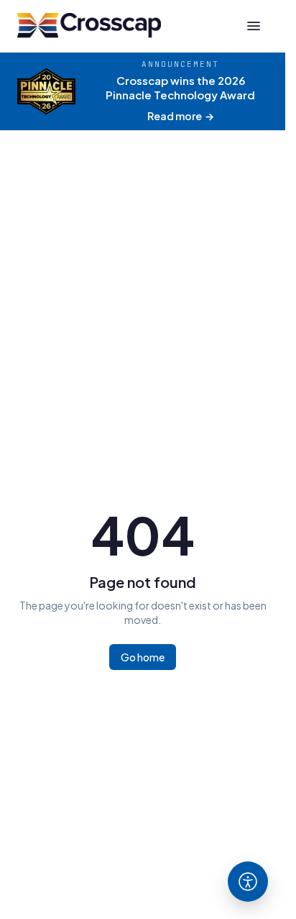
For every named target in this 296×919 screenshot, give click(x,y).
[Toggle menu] (253, 26)
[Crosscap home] (89, 26)
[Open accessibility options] (248, 881)
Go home (143, 657)
